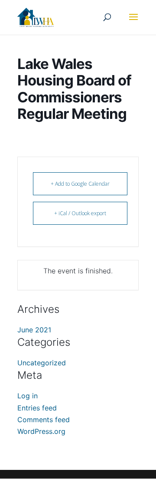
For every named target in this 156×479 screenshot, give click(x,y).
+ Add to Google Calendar (80, 183)
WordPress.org (41, 431)
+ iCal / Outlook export (80, 213)
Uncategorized (41, 362)
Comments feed (43, 419)
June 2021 (34, 329)
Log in (27, 395)
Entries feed (37, 408)
